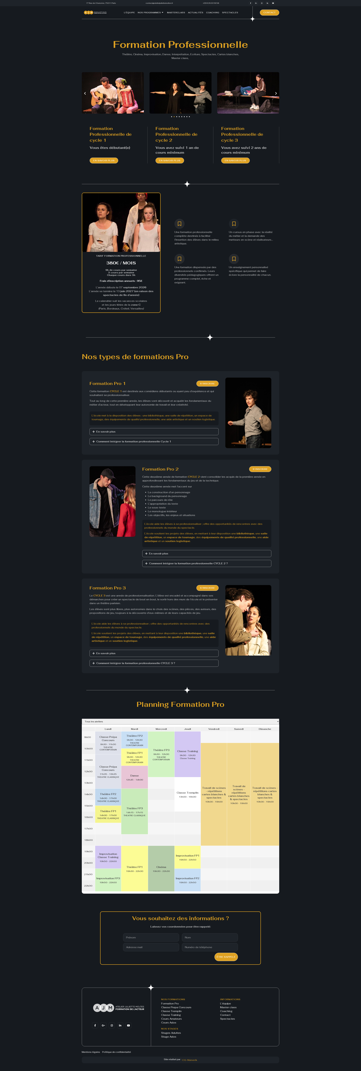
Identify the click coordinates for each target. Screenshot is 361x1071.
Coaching (212, 12)
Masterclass (176, 12)
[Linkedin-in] (267, 3)
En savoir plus (105, 431)
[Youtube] (273, 3)
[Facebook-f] (250, 3)
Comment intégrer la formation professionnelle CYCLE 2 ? (188, 563)
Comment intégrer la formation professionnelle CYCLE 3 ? (135, 663)
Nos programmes (149, 12)
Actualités (195, 12)
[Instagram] (262, 3)
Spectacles (230, 12)
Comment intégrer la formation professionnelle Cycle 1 (133, 441)
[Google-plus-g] (256, 3)
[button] (85, 93)
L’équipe (129, 12)
